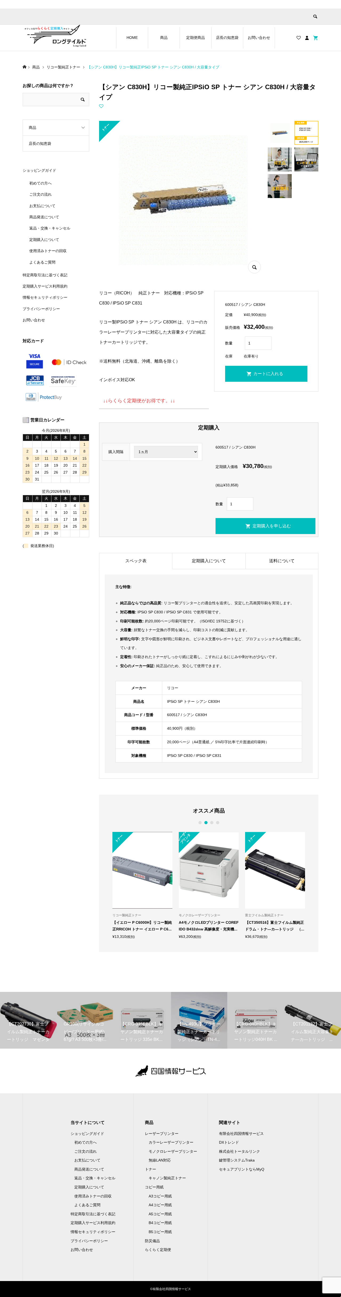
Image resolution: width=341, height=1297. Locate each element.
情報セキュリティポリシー (45, 297)
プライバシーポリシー (41, 309)
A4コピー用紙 (160, 1205)
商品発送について (44, 217)
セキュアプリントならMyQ (241, 1169)
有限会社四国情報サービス (241, 1133)
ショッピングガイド (39, 170)
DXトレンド (229, 1142)
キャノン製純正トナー (167, 1178)
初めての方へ (40, 183)
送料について (282, 561)
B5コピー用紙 (160, 1232)
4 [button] (217, 822)
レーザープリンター (161, 1133)
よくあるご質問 (42, 262)
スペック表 (136, 561)
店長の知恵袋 (227, 37)
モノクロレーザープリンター (173, 1151)
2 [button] (206, 822)
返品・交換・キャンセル (49, 228)
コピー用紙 (154, 1187)
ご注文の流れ (40, 194)
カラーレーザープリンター (171, 1142)
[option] (142, 885)
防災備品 (152, 1241)
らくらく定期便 (158, 1249)
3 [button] (211, 822)
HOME (132, 37)
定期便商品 (195, 37)
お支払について (42, 206)
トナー (150, 1169)
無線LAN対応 (160, 1160)
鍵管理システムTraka (237, 1160)
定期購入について (209, 561)
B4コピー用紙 (160, 1223)
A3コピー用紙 (160, 1196)
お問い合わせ (259, 37)
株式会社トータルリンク (239, 1151)
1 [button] (200, 822)
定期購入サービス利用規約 (45, 286)
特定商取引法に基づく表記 (45, 275)
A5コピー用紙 (160, 1214)
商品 (164, 37)
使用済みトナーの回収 (48, 251)
